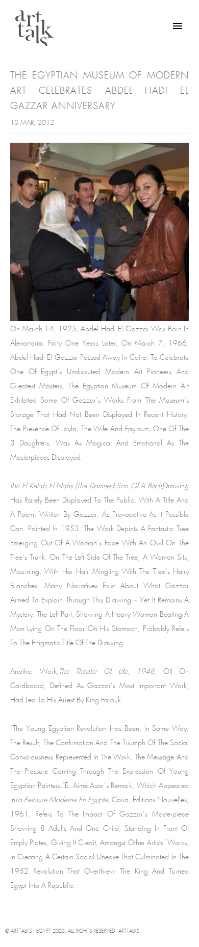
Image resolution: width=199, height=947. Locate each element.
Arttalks (128, 931)
